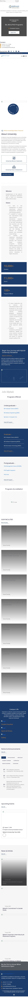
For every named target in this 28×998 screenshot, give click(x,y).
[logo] (14, 7)
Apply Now (13, 32)
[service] (14, 721)
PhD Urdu (6, 474)
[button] (2, 501)
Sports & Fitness (6, 731)
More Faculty (4, 522)
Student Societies (7, 724)
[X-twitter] (13, 51)
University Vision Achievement (14, 170)
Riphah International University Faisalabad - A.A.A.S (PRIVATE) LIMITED (14, 991)
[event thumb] (14, 818)
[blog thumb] (14, 872)
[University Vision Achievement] (14, 166)
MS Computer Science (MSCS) (11, 437)
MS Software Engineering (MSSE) (12, 441)
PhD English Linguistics (9, 470)
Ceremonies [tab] (15, 763)
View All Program (8, 422)
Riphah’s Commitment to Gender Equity (13, 882)
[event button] (4, 835)
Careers (21, 53)
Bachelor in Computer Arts (10, 417)
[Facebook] (8, 51)
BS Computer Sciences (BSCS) (11, 408)
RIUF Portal (10, 53)
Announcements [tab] (11, 757)
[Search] (17, 1)
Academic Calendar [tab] (6, 760)
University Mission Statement (14, 161)
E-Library (19, 53)
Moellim (17, 53)
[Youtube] (18, 51)
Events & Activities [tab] (6, 763)
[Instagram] (11, 51)
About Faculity (6, 545)
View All (3, 752)
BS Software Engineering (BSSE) (11, 412)
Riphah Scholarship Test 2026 (11, 832)
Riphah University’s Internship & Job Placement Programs (13, 935)
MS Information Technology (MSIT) (12, 445)
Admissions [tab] (20, 757)
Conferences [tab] (16, 760)
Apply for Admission (7, 355)
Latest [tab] (3, 757)
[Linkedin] (16, 51)
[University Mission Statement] (14, 158)
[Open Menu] (26, 56)
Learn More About (7, 174)
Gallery (3, 737)
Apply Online (7, 53)
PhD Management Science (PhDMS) (12, 466)
